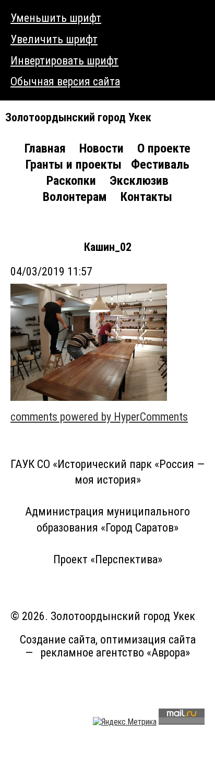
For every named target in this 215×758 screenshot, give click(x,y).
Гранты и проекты (74, 164)
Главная (45, 148)
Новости (101, 148)
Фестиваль (160, 164)
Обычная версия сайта (65, 81)
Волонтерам (75, 197)
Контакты (146, 197)
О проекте (163, 148)
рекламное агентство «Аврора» (115, 652)
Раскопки (71, 180)
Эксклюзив (139, 180)
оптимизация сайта (148, 639)
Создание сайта (57, 639)
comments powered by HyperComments (99, 416)
